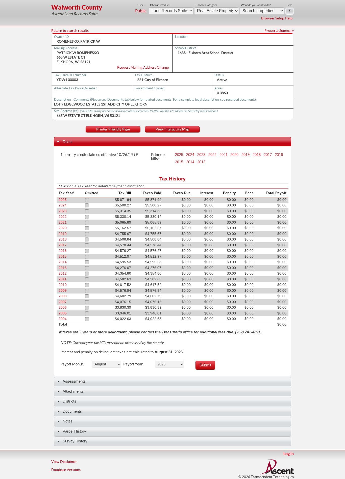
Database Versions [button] (66, 470)
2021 (223, 155)
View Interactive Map (172, 129)
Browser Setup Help (276, 18)
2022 (212, 155)
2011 (62, 279)
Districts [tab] (69, 401)
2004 (63, 319)
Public (140, 11)
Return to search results (70, 31)
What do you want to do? (255, 5)
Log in (288, 453)
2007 (63, 302)
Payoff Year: (133, 364)
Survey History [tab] (75, 441)
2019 (245, 155)
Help (289, 5)
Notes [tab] (67, 421)
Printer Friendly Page (113, 129)
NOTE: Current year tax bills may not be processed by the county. (112, 343)
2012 (63, 273)
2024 (190, 155)
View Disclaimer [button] (64, 462)
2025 (179, 155)
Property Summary (279, 31)
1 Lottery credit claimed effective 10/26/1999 (99, 154)
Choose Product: (160, 5)
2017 (268, 155)
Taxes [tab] (67, 142)
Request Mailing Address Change (143, 67)
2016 (279, 155)
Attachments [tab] (73, 391)
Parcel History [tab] (74, 431)
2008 (63, 296)
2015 (179, 162)
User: (140, 5)
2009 (63, 290)
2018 (257, 155)
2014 (190, 162)
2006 (63, 307)
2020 (234, 155)
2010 (63, 285)
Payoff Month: (72, 364)
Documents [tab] (72, 411)
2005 (63, 313)
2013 (201, 162)
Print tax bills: (158, 156)
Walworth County (76, 7)
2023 (201, 155)
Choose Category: (206, 5)
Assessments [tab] (74, 381)
